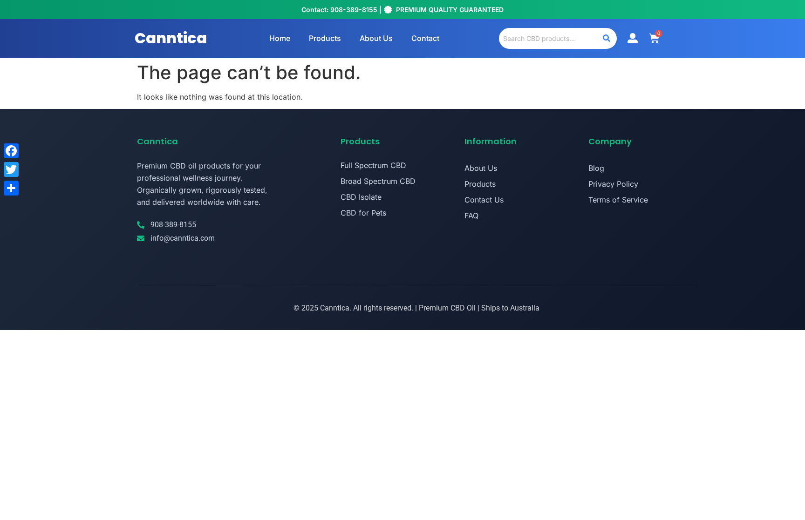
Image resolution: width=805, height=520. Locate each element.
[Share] (11, 188)
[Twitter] (11, 169)
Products (325, 38)
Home (279, 38)
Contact (425, 38)
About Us (376, 38)
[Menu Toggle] (633, 38)
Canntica (171, 37)
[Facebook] (11, 151)
